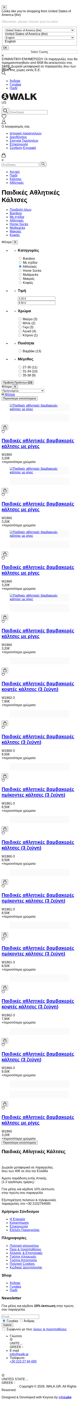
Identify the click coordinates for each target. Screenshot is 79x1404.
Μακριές (15, 231)
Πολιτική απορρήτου (24, 1245)
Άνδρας (15, 81)
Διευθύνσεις (18, 137)
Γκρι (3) (28, 327)
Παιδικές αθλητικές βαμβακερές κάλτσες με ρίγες (38, 443)
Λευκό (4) (29, 331)
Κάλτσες (16, 179)
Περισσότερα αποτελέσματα (19, 398)
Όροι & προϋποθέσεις (25, 1249)
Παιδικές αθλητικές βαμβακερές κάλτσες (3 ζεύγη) (38, 739)
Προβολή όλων (20, 209)
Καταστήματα (19, 1222)
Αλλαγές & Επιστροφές (26, 1253)
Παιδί (13, 88)
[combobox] (26, 34)
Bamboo (16, 213)
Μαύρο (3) (30, 319)
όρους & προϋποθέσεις (50, 1329)
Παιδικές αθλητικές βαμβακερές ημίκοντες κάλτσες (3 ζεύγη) (38, 792)
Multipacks (17, 227)
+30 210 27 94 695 (23, 1361)
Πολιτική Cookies (22, 1264)
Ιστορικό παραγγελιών (26, 133)
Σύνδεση (16, 148)
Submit (7, 1325)
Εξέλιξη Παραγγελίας (25, 1230)
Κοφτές (15, 235)
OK (5, 47)
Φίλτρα (9, 394)
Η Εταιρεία (17, 1219)
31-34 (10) (30, 371)
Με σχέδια (17, 217)
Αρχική (15, 172)
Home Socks (19, 224)
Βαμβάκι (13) (32, 351)
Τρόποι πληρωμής (23, 1256)
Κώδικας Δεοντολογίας (26, 1267)
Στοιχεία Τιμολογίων (24, 140)
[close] (4, 7)
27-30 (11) (30, 367)
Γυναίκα (15, 84)
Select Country (39, 51)
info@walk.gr (19, 1354)
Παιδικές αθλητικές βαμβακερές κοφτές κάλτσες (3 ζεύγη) (38, 686)
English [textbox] (10, 41)
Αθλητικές (17, 182)
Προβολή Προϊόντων (17, 382)
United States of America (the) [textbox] (26, 34)
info (65, 1397)
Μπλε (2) (29, 323)
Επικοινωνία (19, 144)
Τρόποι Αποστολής (23, 1260)
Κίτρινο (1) (30, 335)
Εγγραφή (29, 148)
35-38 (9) (29, 375)
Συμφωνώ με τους (36, 1329)
